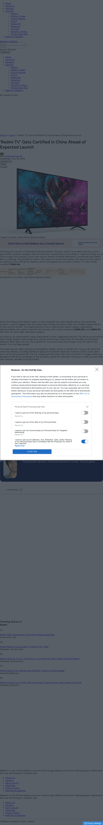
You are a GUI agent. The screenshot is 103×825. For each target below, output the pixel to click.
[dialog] (51, 412)
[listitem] (51, 406)
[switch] (84, 413)
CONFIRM (32, 452)
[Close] (97, 370)
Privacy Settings (94, 823)
